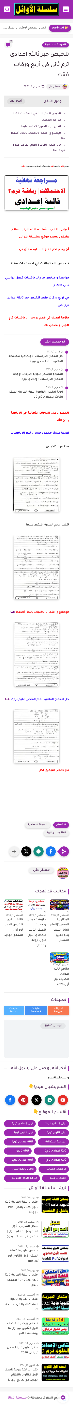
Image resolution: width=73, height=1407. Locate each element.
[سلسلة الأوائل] (36, 9)
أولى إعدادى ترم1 (55, 1123)
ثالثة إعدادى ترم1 (22, 1141)
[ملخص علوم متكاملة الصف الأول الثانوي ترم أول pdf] (55, 1253)
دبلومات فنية (58, 1178)
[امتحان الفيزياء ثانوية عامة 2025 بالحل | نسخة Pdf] (55, 1301)
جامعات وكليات (56, 1169)
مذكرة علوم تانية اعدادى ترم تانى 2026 (23, 1350)
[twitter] (36, 1100)
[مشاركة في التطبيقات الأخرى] (14, 851)
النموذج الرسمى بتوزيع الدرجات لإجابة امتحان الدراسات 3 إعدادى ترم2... (38, 377)
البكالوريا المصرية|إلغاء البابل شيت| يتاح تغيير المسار (59, 930)
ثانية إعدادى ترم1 (55, 1160)
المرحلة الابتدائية (55, 1141)
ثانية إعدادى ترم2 (22, 1160)
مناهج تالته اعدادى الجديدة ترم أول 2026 (61, 977)
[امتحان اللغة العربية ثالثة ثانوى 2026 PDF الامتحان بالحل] (55, 1277)
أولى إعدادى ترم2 (22, 1123)
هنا (12, 612)
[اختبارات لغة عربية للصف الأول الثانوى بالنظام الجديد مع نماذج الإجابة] (55, 1372)
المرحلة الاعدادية (55, 44)
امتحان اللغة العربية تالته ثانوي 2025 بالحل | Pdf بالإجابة (22, 1207)
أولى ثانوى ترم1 (56, 1132)
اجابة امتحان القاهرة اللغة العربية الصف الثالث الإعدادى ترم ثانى (36, 395)
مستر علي (54, 86)
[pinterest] (23, 1100)
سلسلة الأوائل (16, 1398)
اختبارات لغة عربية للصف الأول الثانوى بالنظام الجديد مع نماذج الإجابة (21, 1375)
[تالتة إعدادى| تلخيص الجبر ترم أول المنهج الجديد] (13, 904)
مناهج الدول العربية (24, 1178)
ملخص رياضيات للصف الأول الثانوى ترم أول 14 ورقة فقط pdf (23, 1329)
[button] (51, 851)
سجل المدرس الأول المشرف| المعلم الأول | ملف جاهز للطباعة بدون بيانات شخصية (22, 1232)
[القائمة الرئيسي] (66, 9)
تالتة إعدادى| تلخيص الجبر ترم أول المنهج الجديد (13, 927)
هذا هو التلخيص (51, 120)
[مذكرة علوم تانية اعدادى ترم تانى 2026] (55, 1350)
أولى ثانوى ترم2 (23, 1132)
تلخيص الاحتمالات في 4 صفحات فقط (37, 113)
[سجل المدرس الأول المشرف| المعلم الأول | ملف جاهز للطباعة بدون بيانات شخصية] (55, 1229)
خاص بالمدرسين (23, 1169)
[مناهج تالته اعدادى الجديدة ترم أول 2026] (59, 957)
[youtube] (63, 1100)
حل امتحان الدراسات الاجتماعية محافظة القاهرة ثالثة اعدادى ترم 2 (36, 359)
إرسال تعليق (53, 1025)
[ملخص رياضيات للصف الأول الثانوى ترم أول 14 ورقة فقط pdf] (55, 1326)
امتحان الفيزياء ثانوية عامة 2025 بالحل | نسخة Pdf (22, 1304)
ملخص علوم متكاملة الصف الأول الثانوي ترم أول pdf (23, 1256)
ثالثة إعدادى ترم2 (56, 833)
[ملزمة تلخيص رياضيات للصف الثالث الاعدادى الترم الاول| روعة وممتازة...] (36, 904)
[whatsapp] (50, 1100)
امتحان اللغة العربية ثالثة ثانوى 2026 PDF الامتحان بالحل (22, 1280)
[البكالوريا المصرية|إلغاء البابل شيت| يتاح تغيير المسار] (59, 904)
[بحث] (7, 9)
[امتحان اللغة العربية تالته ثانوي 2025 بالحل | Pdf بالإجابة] (55, 1204)
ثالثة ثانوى (22, 1151)
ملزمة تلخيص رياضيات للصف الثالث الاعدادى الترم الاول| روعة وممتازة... (36, 932)
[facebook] (10, 1100)
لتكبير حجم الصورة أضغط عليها (41, 126)
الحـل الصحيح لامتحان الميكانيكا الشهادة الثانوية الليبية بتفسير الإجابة (24, 28)
